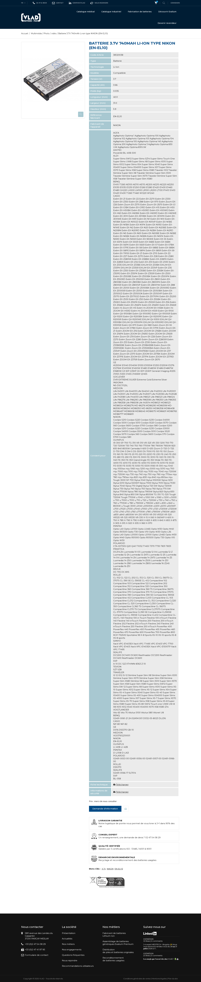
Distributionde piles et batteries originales (118, 951)
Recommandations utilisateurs (78, 966)
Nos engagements (71, 949)
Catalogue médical (86, 11)
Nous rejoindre (69, 960)
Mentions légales (159, 978)
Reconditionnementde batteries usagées (113, 959)
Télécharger (122, 784)
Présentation (68, 933)
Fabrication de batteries (140, 11)
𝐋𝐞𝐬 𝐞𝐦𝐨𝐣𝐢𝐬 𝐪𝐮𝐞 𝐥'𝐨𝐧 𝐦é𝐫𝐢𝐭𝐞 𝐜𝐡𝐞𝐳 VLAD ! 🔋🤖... (161, 959)
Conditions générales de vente (137, 978)
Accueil (24, 33)
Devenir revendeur (167, 23)
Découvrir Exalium (167, 11)
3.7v (104, 868)
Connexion (175, 3)
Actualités (67, 938)
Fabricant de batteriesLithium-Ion (114, 934)
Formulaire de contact (36, 955)
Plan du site (173, 978)
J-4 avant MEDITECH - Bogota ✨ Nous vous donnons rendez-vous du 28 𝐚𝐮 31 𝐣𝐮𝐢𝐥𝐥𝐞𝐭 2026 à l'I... (160, 946)
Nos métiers (68, 944)
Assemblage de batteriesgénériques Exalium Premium (118, 942)
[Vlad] (32, 17)
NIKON (110, 868)
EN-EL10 (119, 868)
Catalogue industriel (111, 11)
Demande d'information (105, 808)
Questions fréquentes (73, 955)
